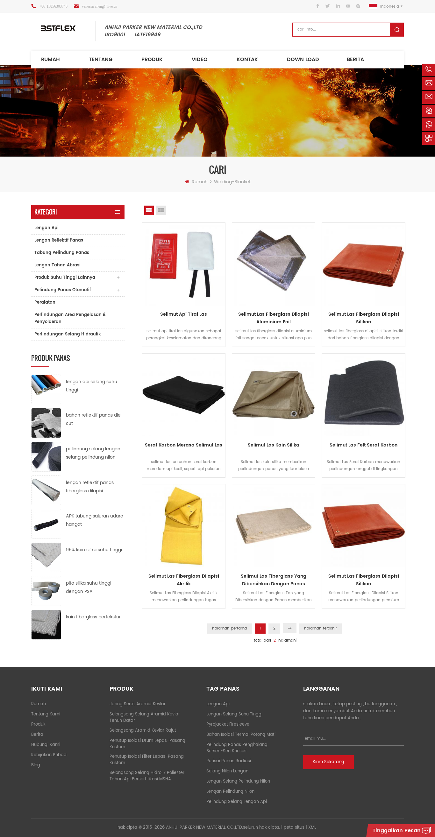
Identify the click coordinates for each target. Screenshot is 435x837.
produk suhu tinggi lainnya (64, 277)
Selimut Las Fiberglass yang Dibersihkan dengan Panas (273, 580)
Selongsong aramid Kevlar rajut (143, 730)
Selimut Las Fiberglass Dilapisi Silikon (363, 580)
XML (312, 827)
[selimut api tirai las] (183, 264)
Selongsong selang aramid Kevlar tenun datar (145, 717)
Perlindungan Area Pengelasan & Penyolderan (70, 318)
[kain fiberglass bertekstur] (46, 624)
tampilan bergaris (149, 210)
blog (35, 765)
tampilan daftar (161, 210)
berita (355, 59)
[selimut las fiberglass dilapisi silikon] (363, 264)
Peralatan (44, 302)
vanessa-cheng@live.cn (99, 6)
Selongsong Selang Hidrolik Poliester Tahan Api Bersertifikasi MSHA (147, 776)
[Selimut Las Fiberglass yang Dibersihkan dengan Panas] (273, 525)
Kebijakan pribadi (49, 755)
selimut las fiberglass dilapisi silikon (363, 318)
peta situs (294, 827)
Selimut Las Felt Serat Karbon (363, 445)
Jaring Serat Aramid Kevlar (138, 704)
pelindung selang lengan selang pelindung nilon (93, 453)
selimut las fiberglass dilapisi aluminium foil (273, 318)
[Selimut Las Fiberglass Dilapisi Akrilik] (183, 525)
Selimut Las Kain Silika (273, 445)
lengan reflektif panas (58, 240)
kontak (247, 59)
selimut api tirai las (183, 314)
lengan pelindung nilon (230, 791)
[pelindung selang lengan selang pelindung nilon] (46, 456)
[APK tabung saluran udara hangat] (46, 523)
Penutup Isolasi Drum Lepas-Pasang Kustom (147, 743)
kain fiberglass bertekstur (93, 617)
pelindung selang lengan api (236, 801)
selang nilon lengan (227, 771)
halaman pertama (229, 628)
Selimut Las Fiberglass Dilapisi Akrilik (183, 580)
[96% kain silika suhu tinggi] (46, 557)
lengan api (46, 228)
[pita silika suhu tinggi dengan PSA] (46, 590)
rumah (50, 59)
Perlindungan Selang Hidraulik (67, 334)
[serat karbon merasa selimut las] (183, 395)
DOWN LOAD (303, 59)
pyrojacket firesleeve (227, 724)
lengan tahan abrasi (57, 265)
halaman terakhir (320, 628)
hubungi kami (45, 745)
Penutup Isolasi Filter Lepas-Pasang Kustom (147, 759)
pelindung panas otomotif (62, 290)
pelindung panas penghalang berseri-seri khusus (236, 748)
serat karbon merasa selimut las (183, 445)
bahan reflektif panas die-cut (94, 419)
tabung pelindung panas (61, 253)
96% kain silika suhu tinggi (94, 549)
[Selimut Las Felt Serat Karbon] (363, 395)
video (200, 59)
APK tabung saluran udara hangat (94, 520)
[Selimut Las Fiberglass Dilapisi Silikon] (363, 525)
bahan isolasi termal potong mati (240, 734)
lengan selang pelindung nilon (238, 781)
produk (152, 59)
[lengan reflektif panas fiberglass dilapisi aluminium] (46, 490)
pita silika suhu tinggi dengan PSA (88, 587)
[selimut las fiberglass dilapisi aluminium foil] (273, 264)
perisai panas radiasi (228, 761)
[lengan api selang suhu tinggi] (46, 389)
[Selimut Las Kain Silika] (273, 395)
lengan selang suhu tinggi (234, 714)
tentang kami (45, 714)
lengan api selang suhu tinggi (91, 386)
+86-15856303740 (53, 6)
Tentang (100, 59)
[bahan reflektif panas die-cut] (46, 422)
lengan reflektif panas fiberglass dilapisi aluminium (90, 487)
